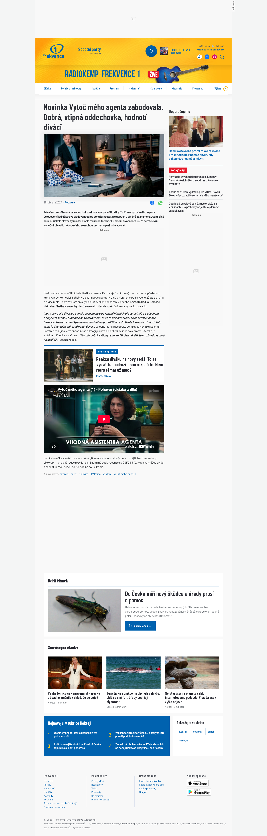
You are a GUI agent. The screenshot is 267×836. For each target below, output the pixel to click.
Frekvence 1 (198, 88)
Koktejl (183, 731)
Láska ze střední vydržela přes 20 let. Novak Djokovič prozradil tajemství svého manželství (196, 193)
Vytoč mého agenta (125, 473)
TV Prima (96, 473)
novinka (64, 473)
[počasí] (212, 46)
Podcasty (96, 792)
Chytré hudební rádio (150, 780)
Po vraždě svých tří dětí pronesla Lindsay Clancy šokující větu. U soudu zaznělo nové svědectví (193, 180)
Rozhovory (97, 784)
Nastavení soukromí (54, 806)
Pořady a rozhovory (71, 88)
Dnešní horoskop (100, 799)
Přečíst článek (105, 376)
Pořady (47, 784)
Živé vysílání (97, 780)
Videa (94, 788)
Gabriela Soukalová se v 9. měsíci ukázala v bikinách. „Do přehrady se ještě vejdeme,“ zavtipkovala (194, 207)
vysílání (107, 473)
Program (114, 88)
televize (83, 473)
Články (47, 88)
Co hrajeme (156, 88)
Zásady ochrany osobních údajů (60, 803)
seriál (74, 473)
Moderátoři (134, 88)
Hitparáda (177, 88)
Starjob (143, 792)
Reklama (48, 799)
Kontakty (48, 795)
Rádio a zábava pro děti (151, 784)
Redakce (70, 202)
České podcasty (147, 788)
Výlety (218, 88)
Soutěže (95, 88)
